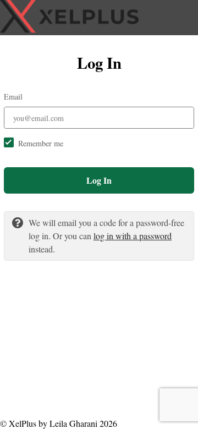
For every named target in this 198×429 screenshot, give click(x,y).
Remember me (40, 143)
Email (13, 96)
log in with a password (133, 235)
